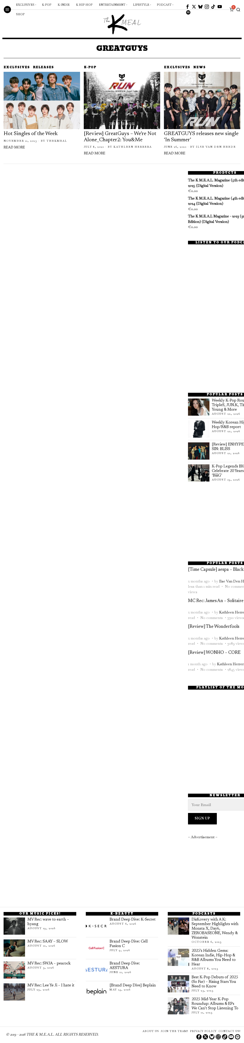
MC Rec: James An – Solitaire (216, 601)
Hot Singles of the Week (31, 133)
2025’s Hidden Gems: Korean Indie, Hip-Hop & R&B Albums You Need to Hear (214, 957)
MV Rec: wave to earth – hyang (48, 922)
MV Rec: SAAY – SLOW (47, 941)
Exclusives (17, 67)
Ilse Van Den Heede (216, 146)
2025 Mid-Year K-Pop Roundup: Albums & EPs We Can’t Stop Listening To (215, 1003)
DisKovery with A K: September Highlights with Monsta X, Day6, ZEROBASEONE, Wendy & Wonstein (215, 929)
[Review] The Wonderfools (213, 626)
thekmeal (56, 140)
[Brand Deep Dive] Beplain (133, 985)
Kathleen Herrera (132, 146)
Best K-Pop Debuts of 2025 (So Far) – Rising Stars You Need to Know (215, 981)
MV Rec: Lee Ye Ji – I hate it (50, 985)
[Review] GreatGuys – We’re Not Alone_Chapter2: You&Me (120, 136)
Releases (43, 67)
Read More (14, 147)
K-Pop (90, 67)
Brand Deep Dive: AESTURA (125, 966)
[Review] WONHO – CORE (214, 652)
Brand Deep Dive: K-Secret (133, 920)
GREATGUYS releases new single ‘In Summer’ (201, 136)
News (199, 67)
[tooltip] (187, 7)
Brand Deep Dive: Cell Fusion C (129, 944)
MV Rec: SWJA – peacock (49, 963)
